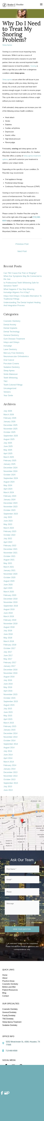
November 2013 (10, 776)
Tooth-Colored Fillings (13, 385)
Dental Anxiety (10, 324)
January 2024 (9, 499)
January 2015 (9, 730)
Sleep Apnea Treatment (11, 1022)
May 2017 (8, 659)
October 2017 (9, 648)
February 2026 (10, 418)
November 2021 (10, 553)
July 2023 (8, 517)
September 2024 (11, 478)
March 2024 (9, 492)
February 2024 (10, 496)
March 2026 (9, 414)
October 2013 (9, 779)
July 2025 (8, 443)
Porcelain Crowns (11, 363)
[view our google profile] (5, 1093)
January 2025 (9, 464)
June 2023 (8, 521)
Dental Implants (10, 328)
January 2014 (9, 769)
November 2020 (10, 574)
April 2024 (8, 489)
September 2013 (11, 783)
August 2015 (9, 705)
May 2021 (8, 563)
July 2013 (8, 786)
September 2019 (11, 606)
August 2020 (9, 581)
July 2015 (8, 708)
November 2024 (10, 471)
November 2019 (10, 602)
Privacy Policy (10, 921)
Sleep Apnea (7, 45)
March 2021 (9, 567)
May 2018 (8, 638)
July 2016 (8, 680)
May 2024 (8, 485)
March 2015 (9, 723)
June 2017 (8, 655)
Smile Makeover (11, 374)
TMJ (5, 381)
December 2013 (10, 772)
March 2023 (9, 528)
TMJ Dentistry (7, 1019)
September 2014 (11, 744)
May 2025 (8, 450)
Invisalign (8, 346)
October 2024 (9, 475)
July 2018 (8, 630)
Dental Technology (12, 332)
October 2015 (9, 698)
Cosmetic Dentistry (12, 321)
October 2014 (9, 740)
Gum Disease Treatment (14, 339)
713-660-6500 (11, 1051)
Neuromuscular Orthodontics (16, 356)
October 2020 (9, 577)
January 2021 (9, 570)
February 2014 (10, 765)
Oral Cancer (9, 360)
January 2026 (9, 421)
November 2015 (10, 694)
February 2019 (10, 620)
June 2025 (8, 446)
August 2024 (9, 482)
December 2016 (10, 670)
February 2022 (10, 545)
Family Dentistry (8, 1016)
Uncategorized (10, 388)
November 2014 (10, 737)
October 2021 (9, 556)
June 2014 (8, 755)
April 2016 (8, 691)
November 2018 (10, 623)
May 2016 (8, 687)
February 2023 (10, 531)
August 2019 (9, 609)
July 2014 (8, 751)
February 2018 (10, 645)
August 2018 (9, 627)
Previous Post (22, 244)
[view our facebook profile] (2, 1093)
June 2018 (8, 634)
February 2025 (10, 460)
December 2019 (10, 599)
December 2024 (10, 468)
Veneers (7, 392)
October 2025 (9, 432)
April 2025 (8, 453)
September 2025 (11, 436)
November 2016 (10, 673)
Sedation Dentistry (12, 367)
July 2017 (8, 652)
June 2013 (8, 790)
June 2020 (8, 584)
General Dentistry (11, 335)
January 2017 (9, 666)
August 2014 (9, 747)
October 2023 (9, 510)
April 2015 (8, 719)
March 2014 (9, 762)
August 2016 (9, 677)
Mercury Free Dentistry (14, 353)
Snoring (33, 66)
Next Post (22, 251)
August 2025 (9, 439)
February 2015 (10, 726)
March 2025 (9, 457)
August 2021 (9, 560)
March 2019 (9, 616)
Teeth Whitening (10, 378)
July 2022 (8, 538)
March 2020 (9, 592)
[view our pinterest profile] (8, 1093)
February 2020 (10, 595)
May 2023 (8, 524)
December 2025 (10, 425)
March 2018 (9, 641)
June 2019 (8, 613)
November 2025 (10, 429)
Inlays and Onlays (11, 342)
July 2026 (8, 411)
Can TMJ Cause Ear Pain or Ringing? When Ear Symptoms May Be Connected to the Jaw (23, 276)
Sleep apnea (7, 79)
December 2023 (10, 503)
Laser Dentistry (10, 349)
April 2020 (8, 588)
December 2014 (10, 733)
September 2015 (11, 701)
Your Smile (8, 395)
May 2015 (8, 716)
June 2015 (8, 712)
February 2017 (10, 662)
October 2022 (9, 535)
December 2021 (10, 549)
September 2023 (11, 514)
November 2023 (10, 506)
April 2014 (8, 758)
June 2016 (8, 684)
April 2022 (8, 542)
